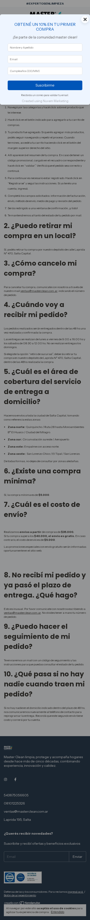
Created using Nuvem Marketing (45, 101)
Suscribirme (45, 85)
